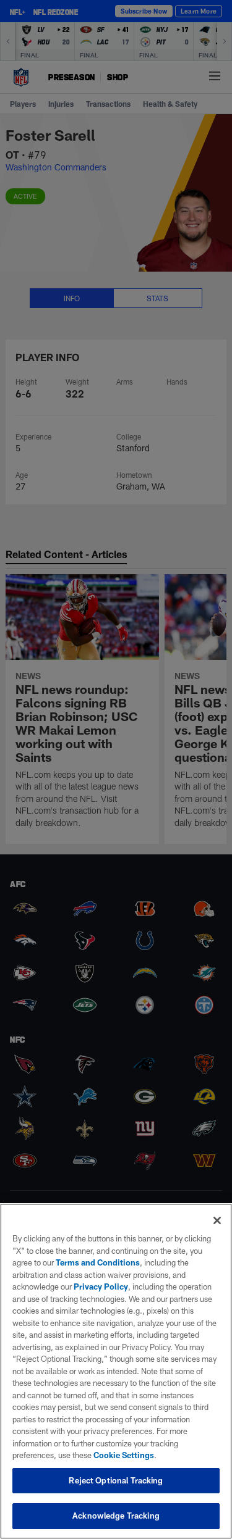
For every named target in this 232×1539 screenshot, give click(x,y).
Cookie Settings (123, 1455)
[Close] (217, 1220)
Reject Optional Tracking (116, 1480)
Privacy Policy (101, 1286)
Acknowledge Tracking (116, 1515)
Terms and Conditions (98, 1262)
